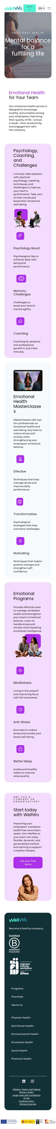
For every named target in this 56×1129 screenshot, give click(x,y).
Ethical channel (28, 1104)
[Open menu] (49, 8)
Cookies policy (26, 1101)
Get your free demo (28, 862)
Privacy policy (26, 1092)
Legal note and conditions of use (27, 1097)
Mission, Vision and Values (26, 1089)
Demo (29, 8)
